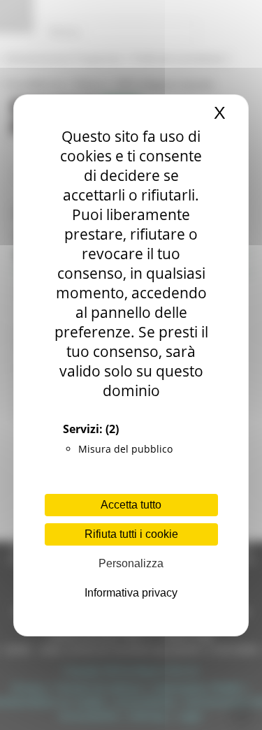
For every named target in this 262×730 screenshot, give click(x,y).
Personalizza (131, 563)
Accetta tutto (131, 505)
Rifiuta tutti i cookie (131, 534)
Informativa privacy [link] (131, 593)
